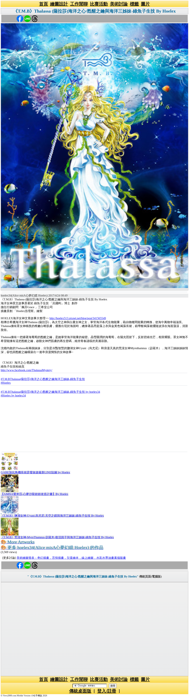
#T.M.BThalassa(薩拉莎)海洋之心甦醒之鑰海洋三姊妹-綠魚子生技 (43, 379)
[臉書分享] (20, 18)
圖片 (145, 3)
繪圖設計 (59, 3)
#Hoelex (6, 382)
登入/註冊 (106, 691)
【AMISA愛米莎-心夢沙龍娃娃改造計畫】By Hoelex (34, 494)
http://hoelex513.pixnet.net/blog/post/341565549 (77, 318)
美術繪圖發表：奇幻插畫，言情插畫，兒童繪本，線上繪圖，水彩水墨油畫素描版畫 (71, 557)
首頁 (43, 3)
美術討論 (119, 3)
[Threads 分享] (34, 18)
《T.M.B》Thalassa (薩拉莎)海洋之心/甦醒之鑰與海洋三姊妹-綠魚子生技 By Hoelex (94, 11)
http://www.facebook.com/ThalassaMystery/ (26, 370)
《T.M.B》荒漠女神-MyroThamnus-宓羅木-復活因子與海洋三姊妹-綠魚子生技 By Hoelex (57, 537)
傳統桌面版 (80, 691)
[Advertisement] (94, 424)
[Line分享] (27, 18)
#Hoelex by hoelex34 (13, 395)
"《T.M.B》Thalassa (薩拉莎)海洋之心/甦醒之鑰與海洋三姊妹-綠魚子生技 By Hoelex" (82, 576)
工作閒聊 (79, 3)
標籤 (134, 3)
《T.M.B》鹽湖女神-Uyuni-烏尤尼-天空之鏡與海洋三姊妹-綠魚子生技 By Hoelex (52, 515)
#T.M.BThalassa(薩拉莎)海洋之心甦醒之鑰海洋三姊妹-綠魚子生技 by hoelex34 (50, 391)
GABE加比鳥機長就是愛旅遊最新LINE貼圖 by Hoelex (35, 472)
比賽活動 (99, 3)
